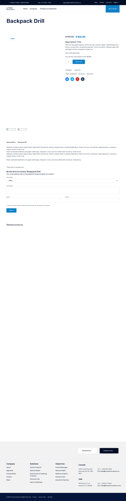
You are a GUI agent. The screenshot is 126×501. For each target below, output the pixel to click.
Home (25, 9)
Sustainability (11, 474)
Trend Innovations (15, 497)
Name (8, 197)
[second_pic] (22, 133)
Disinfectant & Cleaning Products (38, 475)
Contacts (109, 2)
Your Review (9, 186)
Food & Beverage (61, 467)
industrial (82, 74)
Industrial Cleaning (62, 480)
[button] (113, 8)
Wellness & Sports (62, 474)
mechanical (90, 74)
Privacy (35, 497)
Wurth (89, 57)
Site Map (50, 497)
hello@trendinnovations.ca (110, 471)
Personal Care (35, 479)
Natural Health (35, 470)
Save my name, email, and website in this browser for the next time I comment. (29, 205)
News (96, 2)
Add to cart (78, 62)
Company (33, 9)
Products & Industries (48, 9)
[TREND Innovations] (11, 8)
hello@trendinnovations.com (111, 485)
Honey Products (35, 467)
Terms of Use (42, 497)
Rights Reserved (26, 497)
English (116, 2)
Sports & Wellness (36, 482)
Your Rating (9, 177)
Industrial (77, 70)
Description (11, 142)
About (8, 467)
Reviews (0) (22, 142)
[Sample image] (11, 133)
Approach (9, 470)
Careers (102, 2)
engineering (73, 74)
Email (67, 197)
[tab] (11, 142)
